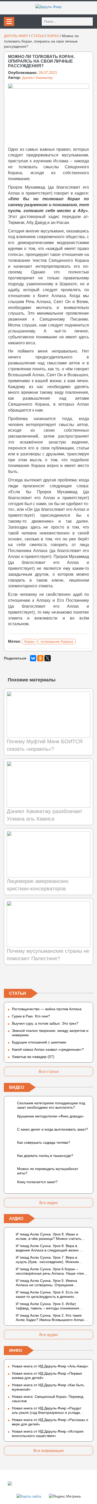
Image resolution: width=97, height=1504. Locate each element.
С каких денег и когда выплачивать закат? (52, 1129)
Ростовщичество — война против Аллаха (46, 1009)
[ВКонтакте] (33, 658)
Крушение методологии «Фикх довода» (50, 1116)
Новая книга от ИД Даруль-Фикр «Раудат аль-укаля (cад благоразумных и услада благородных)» (46, 1410)
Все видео (48, 1202)
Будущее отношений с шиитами (39, 1042)
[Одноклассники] (40, 658)
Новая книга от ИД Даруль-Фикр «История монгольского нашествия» (48, 1433)
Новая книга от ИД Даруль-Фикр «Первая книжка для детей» (47, 1375)
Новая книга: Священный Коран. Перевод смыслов (47, 1398)
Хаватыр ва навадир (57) (33, 1057)
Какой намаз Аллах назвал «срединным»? (48, 1049)
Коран (29, 641)
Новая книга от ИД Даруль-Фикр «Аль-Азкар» (50, 1366)
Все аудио (48, 1334)
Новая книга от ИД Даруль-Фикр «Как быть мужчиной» (48, 1387)
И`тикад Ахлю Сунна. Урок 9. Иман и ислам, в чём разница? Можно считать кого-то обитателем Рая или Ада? (48, 1236)
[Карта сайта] (29, 1496)
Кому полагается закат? (37, 1182)
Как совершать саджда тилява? (43, 1142)
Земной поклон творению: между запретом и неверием (50, 1033)
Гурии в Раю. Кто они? (31, 1016)
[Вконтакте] (8, 978)
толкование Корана (56, 641)
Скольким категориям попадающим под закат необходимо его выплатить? (51, 1105)
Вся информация (48, 1450)
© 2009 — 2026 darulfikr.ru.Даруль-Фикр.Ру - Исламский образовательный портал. (43, 1483)
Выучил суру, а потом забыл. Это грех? (45, 1023)
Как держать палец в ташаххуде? (45, 1156)
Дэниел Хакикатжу (37, 78)
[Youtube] (89, 978)
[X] (47, 658)
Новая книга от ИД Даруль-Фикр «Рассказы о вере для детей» (50, 1422)
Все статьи (48, 1071)
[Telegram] (48, 978)
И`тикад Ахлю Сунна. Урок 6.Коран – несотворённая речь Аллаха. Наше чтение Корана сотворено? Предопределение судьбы (52, 1271)
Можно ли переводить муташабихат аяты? (47, 1171)
